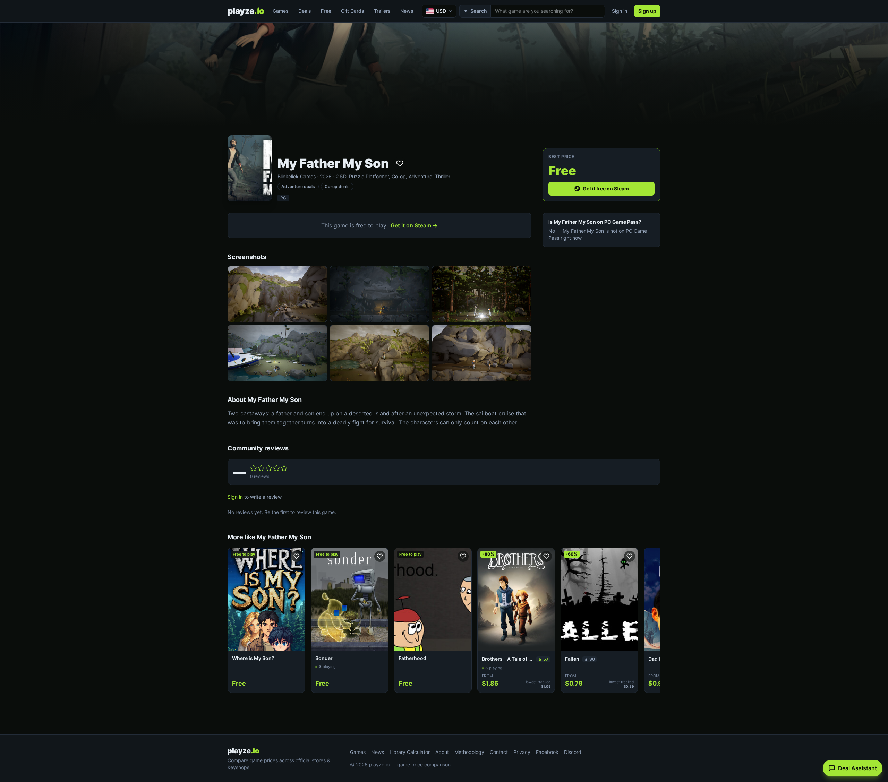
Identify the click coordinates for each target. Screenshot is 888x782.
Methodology (469, 752)
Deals (304, 11)
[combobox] (547, 11)
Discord (572, 752)
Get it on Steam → (414, 225)
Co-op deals (337, 186)
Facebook (547, 752)
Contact (499, 752)
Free (326, 11)
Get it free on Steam (606, 188)
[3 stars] (268, 468)
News (406, 11)
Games (281, 11)
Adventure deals (298, 186)
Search (478, 11)
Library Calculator (410, 752)
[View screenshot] (277, 294)
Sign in (619, 11)
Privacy (521, 752)
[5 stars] (284, 468)
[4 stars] (276, 468)
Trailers (382, 11)
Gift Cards (352, 11)
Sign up (647, 11)
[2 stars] (261, 468)
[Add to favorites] (399, 163)
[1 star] (253, 468)
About (442, 752)
